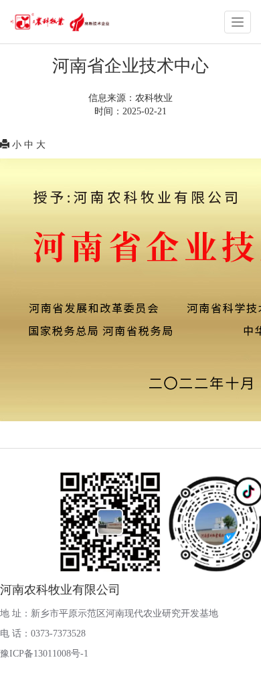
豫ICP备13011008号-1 (44, 654)
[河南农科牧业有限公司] (60, 21)
